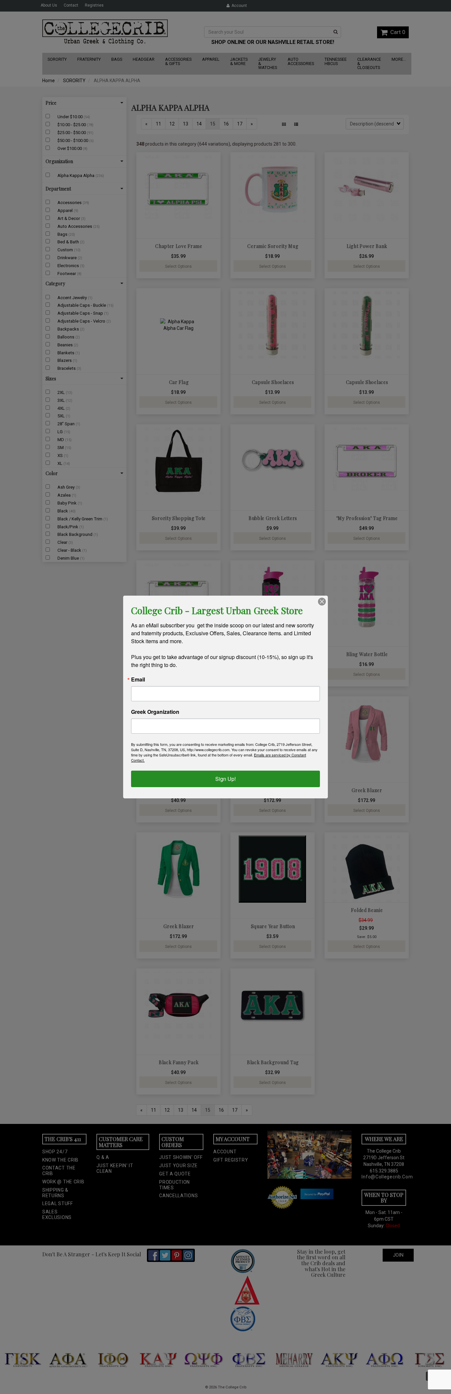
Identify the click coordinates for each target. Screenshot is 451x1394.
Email (138, 679)
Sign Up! (225, 779)
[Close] (322, 602)
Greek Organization (155, 711)
